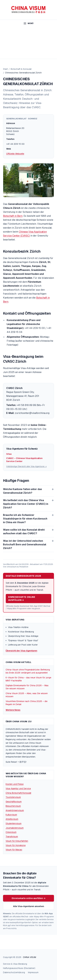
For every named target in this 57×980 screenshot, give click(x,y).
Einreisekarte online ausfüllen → (21, 598)
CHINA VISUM (29, 957)
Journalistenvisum (15, 827)
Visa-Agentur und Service (18, 788)
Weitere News (13, 710)
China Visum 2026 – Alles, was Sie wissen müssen (27, 695)
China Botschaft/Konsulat (18, 793)
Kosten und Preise (15, 784)
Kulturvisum (11, 814)
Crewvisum (11, 832)
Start (5, 69)
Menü (30, 23)
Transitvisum (12, 836)
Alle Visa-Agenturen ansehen (28, 906)
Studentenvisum (13, 823)
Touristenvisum (13, 797)
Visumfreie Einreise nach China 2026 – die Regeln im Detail (26, 703)
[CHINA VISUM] (28, 10)
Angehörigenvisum (15, 810)
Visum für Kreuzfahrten (17, 841)
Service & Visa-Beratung (15, 964)
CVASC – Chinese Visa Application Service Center (24, 460)
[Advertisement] (28, 43)
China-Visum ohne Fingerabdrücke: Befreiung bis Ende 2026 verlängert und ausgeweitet (28, 671)
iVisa (8, 454)
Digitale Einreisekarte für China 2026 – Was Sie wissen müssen (27, 687)
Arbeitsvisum (12, 819)
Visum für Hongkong (16, 845)
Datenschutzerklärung (14, 972)
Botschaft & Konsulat (21, 69)
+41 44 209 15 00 (15, 144)
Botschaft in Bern (12, 215)
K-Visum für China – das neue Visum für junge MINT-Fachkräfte (28, 679)
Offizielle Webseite (15, 153)
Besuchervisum (13, 806)
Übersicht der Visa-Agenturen (21, 650)
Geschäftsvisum (14, 801)
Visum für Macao (14, 849)
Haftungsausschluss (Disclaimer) (19, 968)
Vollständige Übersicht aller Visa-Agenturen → (26, 466)
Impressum (33, 972)
